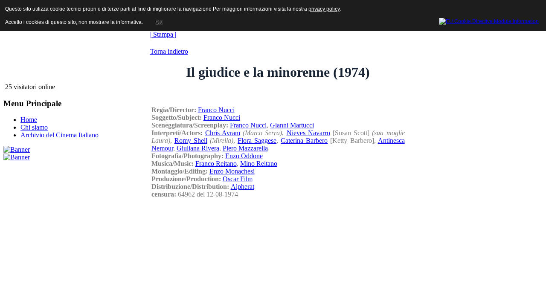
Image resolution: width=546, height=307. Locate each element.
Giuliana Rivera (198, 148)
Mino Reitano (258, 163)
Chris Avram (222, 132)
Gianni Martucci (292, 125)
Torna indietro (169, 51)
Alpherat (242, 186)
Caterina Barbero (304, 140)
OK (158, 22)
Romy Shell (190, 140)
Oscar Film (238, 178)
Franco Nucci (216, 109)
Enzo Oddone (244, 155)
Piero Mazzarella (245, 148)
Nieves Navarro (308, 132)
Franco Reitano (216, 163)
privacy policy (324, 9)
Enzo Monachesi (232, 171)
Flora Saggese (257, 140)
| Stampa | (163, 34)
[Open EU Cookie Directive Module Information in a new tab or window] (489, 20)
